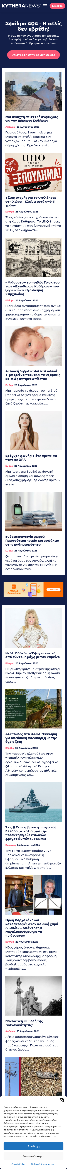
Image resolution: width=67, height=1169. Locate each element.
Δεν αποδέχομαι (33, 1156)
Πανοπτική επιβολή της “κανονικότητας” (24, 1023)
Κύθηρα (9, 211)
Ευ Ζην (9, 385)
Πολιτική (10, 845)
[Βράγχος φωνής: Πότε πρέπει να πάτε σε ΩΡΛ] (33, 430)
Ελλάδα (9, 748)
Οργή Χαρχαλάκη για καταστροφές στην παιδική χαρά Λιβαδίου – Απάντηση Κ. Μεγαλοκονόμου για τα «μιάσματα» (31, 927)
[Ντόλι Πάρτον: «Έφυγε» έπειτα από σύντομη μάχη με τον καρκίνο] (33, 628)
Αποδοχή (34, 1146)
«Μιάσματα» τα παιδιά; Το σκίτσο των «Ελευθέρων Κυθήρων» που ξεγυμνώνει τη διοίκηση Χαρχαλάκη (32, 288)
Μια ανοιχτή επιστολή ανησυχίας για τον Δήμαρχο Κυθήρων (31, 119)
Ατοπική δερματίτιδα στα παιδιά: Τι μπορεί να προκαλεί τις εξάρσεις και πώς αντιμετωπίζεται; (32, 375)
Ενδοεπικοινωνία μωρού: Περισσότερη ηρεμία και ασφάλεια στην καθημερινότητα (32, 540)
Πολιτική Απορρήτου (42, 1164)
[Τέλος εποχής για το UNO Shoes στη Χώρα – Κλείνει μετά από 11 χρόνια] (33, 172)
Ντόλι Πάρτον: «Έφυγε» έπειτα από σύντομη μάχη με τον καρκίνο (32, 655)
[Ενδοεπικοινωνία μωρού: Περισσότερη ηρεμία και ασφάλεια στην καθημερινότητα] (33, 511)
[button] (61, 1100)
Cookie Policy (18, 1164)
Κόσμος (9, 663)
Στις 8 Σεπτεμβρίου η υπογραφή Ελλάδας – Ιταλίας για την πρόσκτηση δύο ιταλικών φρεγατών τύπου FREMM (30, 833)
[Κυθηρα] (21, 6)
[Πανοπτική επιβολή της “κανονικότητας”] (33, 996)
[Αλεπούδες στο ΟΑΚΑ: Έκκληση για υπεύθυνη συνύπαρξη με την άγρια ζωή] (33, 709)
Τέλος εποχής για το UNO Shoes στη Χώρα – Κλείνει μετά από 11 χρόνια (30, 201)
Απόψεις (10, 127)
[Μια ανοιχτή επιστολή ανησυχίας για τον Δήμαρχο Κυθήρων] (33, 91)
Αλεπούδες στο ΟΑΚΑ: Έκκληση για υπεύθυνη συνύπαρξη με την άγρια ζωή (31, 737)
